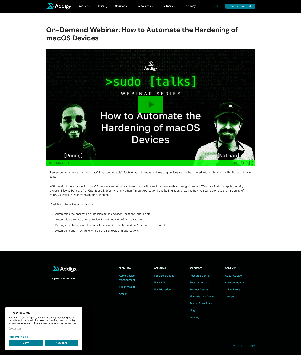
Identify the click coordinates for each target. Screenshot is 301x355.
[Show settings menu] (243, 163)
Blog (192, 310)
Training (194, 317)
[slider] (149, 163)
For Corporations (164, 275)
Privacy (237, 345)
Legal (251, 345)
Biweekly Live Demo (202, 296)
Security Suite (127, 286)
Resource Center (200, 275)
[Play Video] (50, 163)
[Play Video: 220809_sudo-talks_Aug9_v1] (150, 104)
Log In (215, 6)
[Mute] (234, 163)
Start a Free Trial (240, 6)
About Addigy (233, 275)
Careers (230, 296)
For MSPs (160, 282)
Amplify (123, 293)
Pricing (102, 6)
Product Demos (199, 289)
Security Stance (234, 282)
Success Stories (199, 282)
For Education (162, 289)
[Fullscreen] (251, 163)
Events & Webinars (201, 303)
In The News (232, 289)
